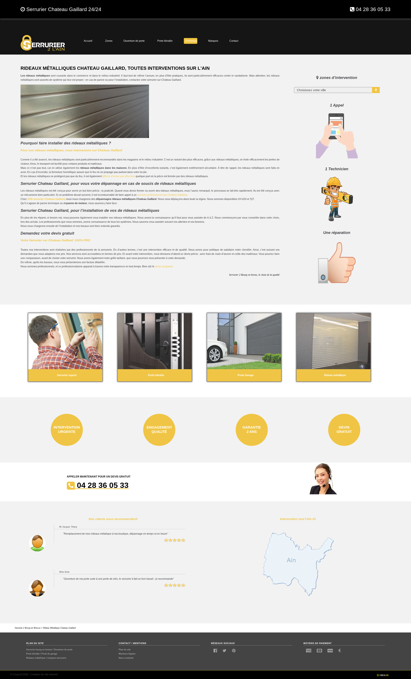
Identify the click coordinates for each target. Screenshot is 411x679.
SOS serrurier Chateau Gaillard (46, 199)
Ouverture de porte (63, 649)
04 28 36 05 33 (373, 9)
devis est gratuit (164, 266)
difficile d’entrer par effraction (118, 176)
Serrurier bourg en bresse (39, 649)
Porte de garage (49, 654)
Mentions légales (127, 654)
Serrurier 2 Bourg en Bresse (27, 628)
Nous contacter (126, 658)
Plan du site (125, 649)
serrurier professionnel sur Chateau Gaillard (162, 194)
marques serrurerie (56, 658)
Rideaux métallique (35, 658)
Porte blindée (32, 654)
